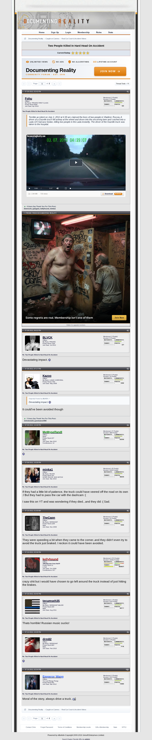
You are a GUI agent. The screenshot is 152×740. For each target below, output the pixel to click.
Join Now (108, 71)
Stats (110, 32)
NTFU (124, 727)
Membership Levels (84, 727)
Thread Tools (121, 84)
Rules (99, 32)
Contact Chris (31, 727)
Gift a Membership (102, 727)
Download (113, 194)
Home (42, 32)
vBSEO (87, 739)
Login (68, 32)
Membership (84, 32)
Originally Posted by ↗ (39, 398)
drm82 (47, 639)
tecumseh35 (51, 600)
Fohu (28, 98)
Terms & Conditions (65, 727)
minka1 (48, 469)
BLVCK (47, 337)
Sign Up (55, 32)
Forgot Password (47, 727)
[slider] (97, 188)
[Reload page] (25, 39)
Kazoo (47, 375)
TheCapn (49, 517)
